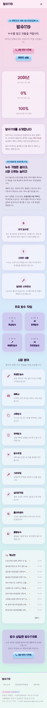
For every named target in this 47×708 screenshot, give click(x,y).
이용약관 (36, 684)
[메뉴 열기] (41, 4)
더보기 (37, 618)
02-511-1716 (24, 50)
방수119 (8, 4)
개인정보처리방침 (21, 684)
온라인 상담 (23, 58)
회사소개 (6, 684)
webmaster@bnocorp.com (33, 701)
